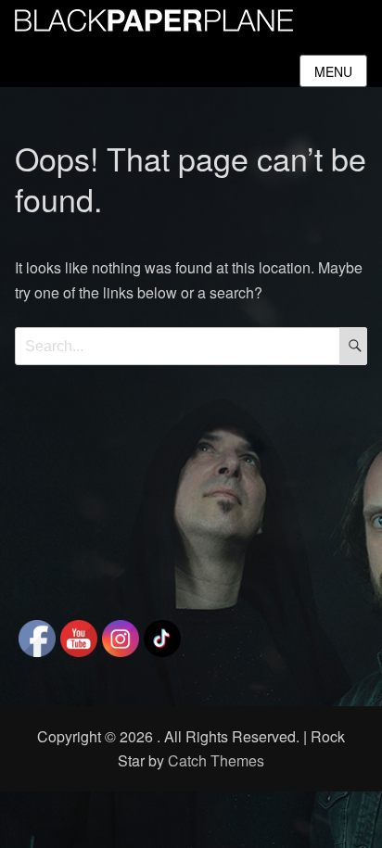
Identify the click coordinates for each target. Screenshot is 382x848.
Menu (333, 71)
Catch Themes (216, 760)
